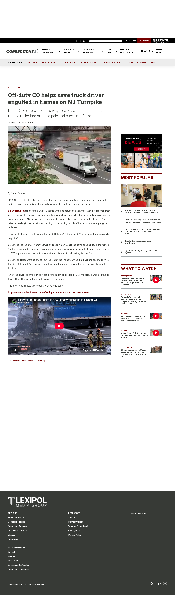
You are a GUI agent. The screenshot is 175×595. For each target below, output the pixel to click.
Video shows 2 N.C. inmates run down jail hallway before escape (134, 335)
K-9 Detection (126, 295)
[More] (59, 51)
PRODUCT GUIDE (69, 51)
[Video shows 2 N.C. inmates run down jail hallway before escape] (156, 332)
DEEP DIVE (159, 51)
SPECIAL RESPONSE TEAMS (142, 63)
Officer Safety (126, 347)
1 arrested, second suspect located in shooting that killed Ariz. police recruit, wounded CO (133, 281)
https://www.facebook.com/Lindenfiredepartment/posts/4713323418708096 (48, 292)
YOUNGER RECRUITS (113, 63)
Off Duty (41, 361)
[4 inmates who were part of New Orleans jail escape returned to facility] (156, 316)
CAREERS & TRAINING (89, 51)
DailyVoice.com (16, 210)
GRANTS (146, 51)
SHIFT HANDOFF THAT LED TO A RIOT (80, 63)
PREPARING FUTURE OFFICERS (42, 63)
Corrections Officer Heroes (19, 88)
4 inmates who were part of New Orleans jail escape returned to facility (133, 318)
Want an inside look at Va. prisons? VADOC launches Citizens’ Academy (141, 211)
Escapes (124, 313)
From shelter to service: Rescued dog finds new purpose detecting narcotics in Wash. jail (133, 300)
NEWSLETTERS (131, 41)
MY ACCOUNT (144, 41)
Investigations (126, 276)
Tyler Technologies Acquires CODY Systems (141, 252)
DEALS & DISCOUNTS (126, 51)
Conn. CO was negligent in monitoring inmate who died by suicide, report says (143, 221)
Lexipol (25, 584)
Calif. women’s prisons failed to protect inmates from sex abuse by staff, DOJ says (143, 231)
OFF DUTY (110, 51)
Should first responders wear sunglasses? (138, 242)
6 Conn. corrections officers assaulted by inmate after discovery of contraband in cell (133, 353)
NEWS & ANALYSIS (47, 51)
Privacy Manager (138, 513)
